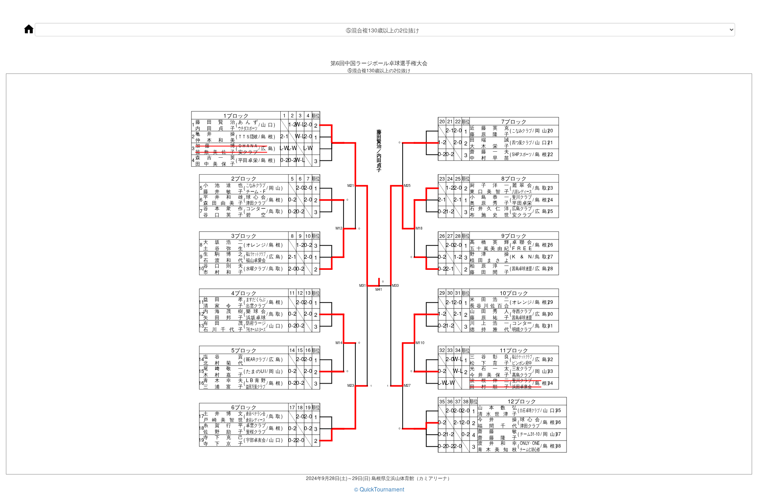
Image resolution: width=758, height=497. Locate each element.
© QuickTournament (379, 489)
